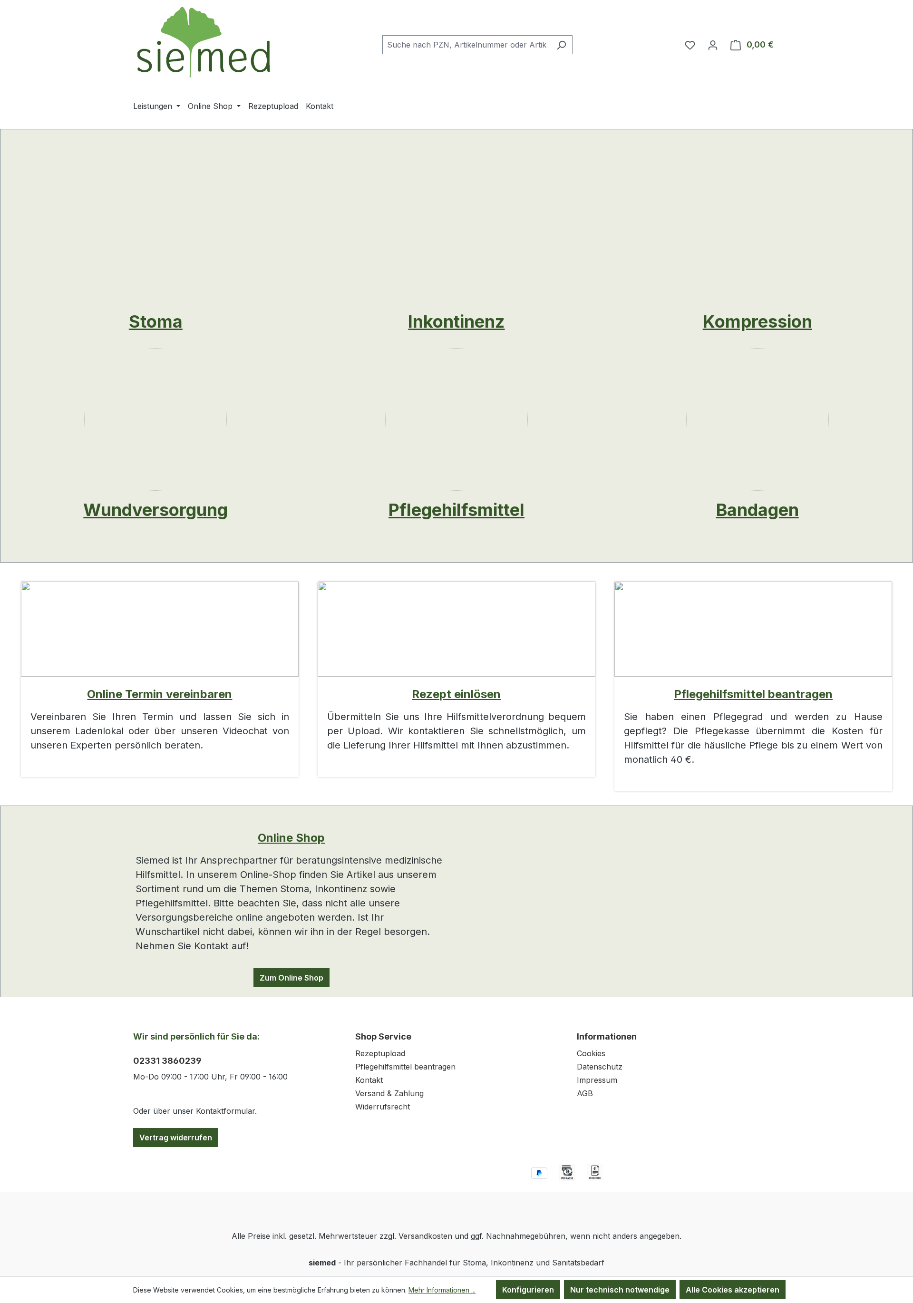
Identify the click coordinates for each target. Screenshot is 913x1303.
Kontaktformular (225, 1111)
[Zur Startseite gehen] (204, 42)
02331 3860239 (167, 1061)
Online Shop (291, 838)
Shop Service (383, 1036)
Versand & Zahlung (389, 1093)
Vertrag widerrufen (175, 1137)
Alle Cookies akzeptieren (732, 1289)
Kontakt (369, 1080)
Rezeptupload (380, 1053)
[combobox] (466, 44)
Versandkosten (425, 1236)
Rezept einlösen (456, 694)
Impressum (597, 1080)
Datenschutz (599, 1066)
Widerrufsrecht (382, 1106)
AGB (585, 1093)
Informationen (607, 1036)
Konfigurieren (528, 1289)
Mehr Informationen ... (442, 1290)
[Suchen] (561, 44)
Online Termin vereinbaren (159, 694)
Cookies (591, 1053)
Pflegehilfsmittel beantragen (753, 694)
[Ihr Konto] (712, 44)
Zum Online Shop (291, 977)
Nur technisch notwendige (620, 1289)
